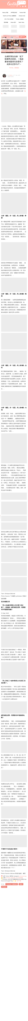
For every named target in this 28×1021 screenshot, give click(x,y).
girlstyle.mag (22, 876)
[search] (25, 5)
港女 (21, 884)
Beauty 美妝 (5, 12)
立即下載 (18, 881)
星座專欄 (6, 22)
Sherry (11, 75)
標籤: (3, 884)
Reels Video (21, 22)
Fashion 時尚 (23, 12)
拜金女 (4, 887)
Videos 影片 (13, 22)
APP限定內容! (14, 12)
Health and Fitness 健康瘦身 (9, 15)
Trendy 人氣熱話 (20, 19)
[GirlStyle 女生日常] (14, 4)
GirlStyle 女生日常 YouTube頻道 (14, 877)
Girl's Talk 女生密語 (8, 19)
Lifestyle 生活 (22, 15)
